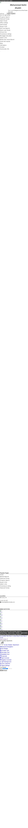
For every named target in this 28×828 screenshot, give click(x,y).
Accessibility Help (4, 792)
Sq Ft (4, 83)
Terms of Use (11, 789)
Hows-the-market (5, 41)
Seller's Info (3, 37)
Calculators (3, 45)
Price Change (5, 199)
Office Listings (4, 22)
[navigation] (14, 809)
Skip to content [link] (12, 792)
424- (1, 15)
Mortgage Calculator (6, 36)
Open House (3, 21)
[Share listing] (8, 79)
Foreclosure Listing (5, 743)
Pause (5, 827)
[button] (5, 64)
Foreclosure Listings (5, 34)
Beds (3, 81)
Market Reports (4, 733)
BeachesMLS (3, 605)
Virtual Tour (8, 85)
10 (3, 576)
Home (8, 15)
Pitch (1, 825)
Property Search (5, 17)
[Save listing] (11, 79)
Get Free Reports (5, 28)
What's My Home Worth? (7, 39)
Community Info (4, 49)
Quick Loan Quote (5, 30)
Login (24, 56)
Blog (1, 43)
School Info (3, 32)
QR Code (15, 56)
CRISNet (2, 628)
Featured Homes (4, 19)
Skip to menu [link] (20, 792)
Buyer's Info (3, 26)
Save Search (25, 69)
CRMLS (1, 580)
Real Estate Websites (5, 791)
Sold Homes (3, 24)
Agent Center (24, 789)
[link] (4, 796)
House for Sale (5, 76)
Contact (2, 47)
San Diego (2, 657)
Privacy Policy (3, 789)
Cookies (18, 789)
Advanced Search (3, 69)
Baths (8, 81)
